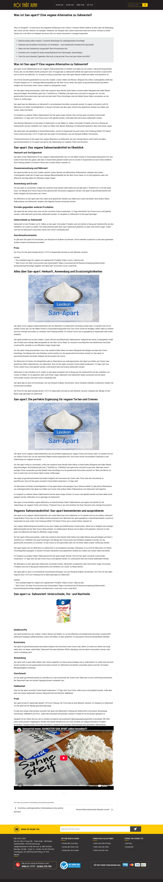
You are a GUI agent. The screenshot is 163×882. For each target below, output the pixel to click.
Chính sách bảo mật (101, 850)
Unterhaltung (34, 802)
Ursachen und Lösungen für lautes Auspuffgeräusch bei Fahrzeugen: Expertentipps (50, 53)
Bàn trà (80, 5)
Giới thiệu (128, 843)
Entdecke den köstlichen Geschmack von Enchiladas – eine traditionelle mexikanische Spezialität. (56, 45)
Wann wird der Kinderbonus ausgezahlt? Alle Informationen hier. (43, 49)
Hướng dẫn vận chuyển (70, 850)
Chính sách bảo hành (101, 847)
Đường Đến (129, 847)
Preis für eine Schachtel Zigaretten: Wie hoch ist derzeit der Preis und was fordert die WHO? (54, 56)
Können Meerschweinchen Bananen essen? (93, 809)
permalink (51, 802)
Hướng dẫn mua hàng (70, 843)
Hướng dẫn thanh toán (70, 847)
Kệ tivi (90, 5)
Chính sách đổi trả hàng (102, 843)
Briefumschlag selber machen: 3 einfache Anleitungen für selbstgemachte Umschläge (51, 41)
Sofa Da (59, 5)
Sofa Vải (70, 5)
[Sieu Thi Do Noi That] (32, 5)
